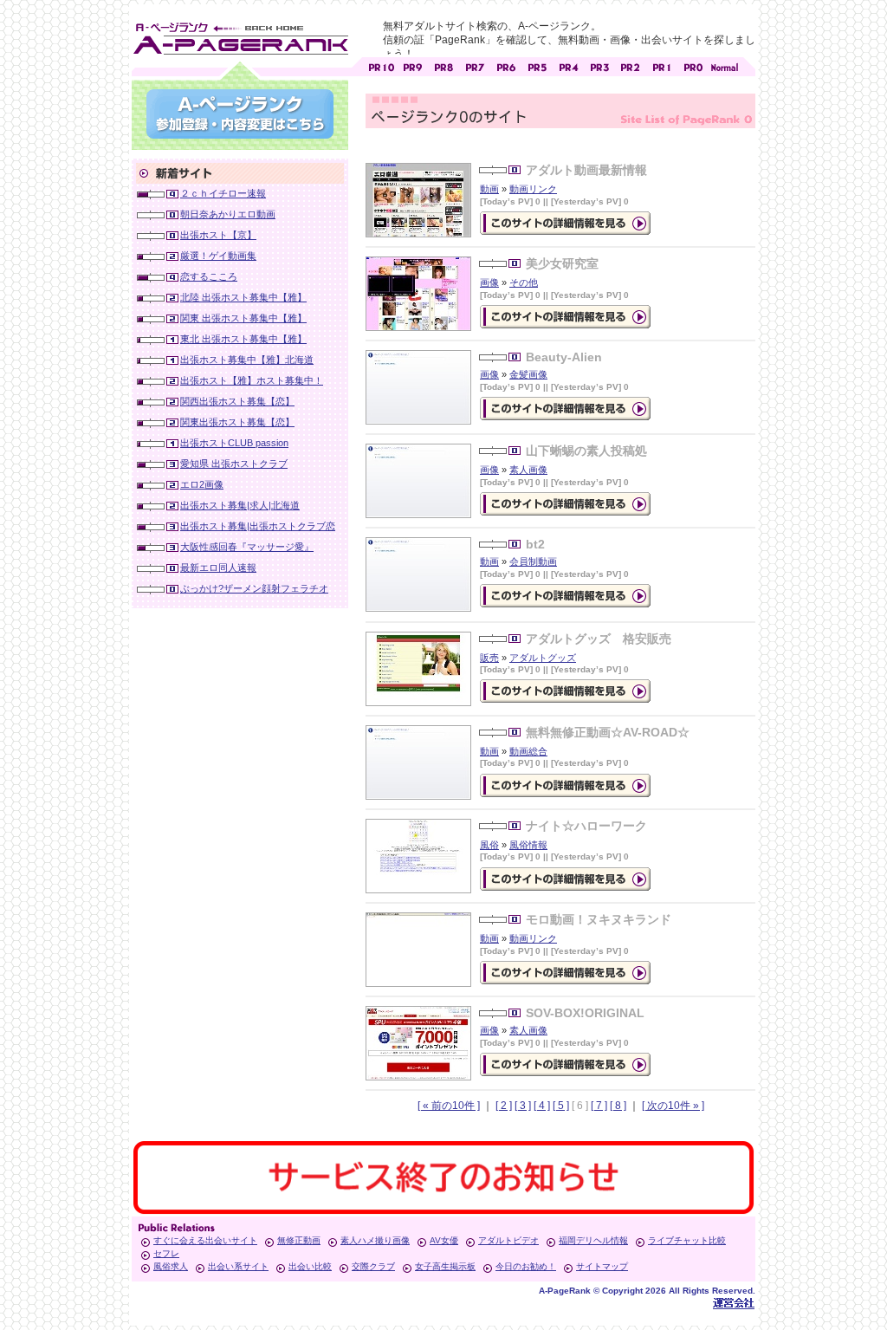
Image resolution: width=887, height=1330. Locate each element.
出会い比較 (310, 1266)
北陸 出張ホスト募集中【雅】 (243, 297)
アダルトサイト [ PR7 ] (474, 65)
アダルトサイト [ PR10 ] (381, 65)
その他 (523, 282)
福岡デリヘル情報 (593, 1240)
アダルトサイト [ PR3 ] (599, 65)
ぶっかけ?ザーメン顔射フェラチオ (254, 588)
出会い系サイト (238, 1266)
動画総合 (528, 751)
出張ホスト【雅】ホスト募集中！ (251, 380)
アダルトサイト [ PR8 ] (443, 65)
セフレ (166, 1253)
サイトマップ (602, 1266)
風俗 (489, 845)
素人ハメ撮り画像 (375, 1240)
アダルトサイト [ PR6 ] (505, 65)
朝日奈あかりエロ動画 (227, 214)
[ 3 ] (523, 1106)
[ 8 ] (618, 1106)
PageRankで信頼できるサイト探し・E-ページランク (724, 65)
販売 (489, 657)
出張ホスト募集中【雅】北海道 (247, 359)
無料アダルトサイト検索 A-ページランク (240, 35)
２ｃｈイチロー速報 (223, 193)
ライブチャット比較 (687, 1240)
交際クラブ (373, 1266)
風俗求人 (170, 1266)
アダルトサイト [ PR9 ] (412, 65)
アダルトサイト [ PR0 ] (693, 65)
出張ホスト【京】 (218, 235)
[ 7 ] (599, 1106)
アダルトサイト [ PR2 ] (630, 65)
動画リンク (533, 189)
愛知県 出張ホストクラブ (234, 463)
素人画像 (528, 469)
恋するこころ (208, 276)
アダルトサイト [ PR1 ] (661, 65)
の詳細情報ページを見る (565, 223)
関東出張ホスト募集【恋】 (237, 422)
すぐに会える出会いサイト (205, 1240)
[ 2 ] (503, 1106)
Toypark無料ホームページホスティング (733, 1302)
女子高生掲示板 (445, 1266)
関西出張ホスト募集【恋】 (237, 401)
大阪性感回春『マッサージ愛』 (247, 547)
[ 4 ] (542, 1106)
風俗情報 (528, 845)
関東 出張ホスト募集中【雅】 (243, 318)
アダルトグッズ (542, 657)
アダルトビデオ (508, 1240)
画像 (489, 282)
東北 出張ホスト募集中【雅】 (243, 339)
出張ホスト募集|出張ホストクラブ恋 (257, 526)
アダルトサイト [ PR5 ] (537, 65)
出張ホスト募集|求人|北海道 (240, 505)
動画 (489, 189)
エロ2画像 (201, 484)
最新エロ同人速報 (218, 567)
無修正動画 (298, 1240)
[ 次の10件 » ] (673, 1106)
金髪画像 (528, 374)
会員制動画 (533, 561)
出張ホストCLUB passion (234, 443)
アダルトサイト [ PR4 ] (568, 65)
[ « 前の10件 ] (449, 1106)
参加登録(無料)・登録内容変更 (239, 114)
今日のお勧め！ (525, 1266)
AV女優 (444, 1240)
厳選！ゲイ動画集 (218, 255)
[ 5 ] (561, 1106)
